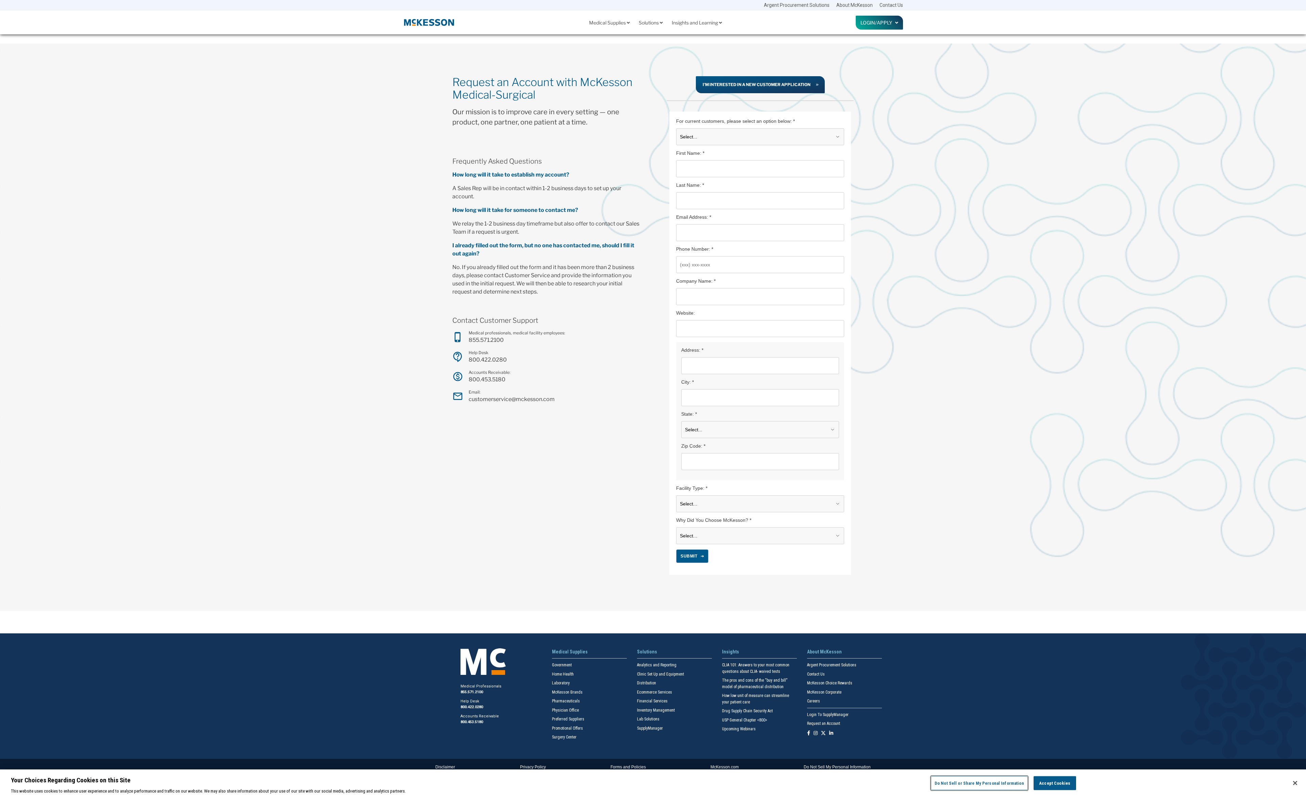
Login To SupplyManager (828, 714)
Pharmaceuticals (566, 701)
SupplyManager (650, 728)
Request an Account (823, 723)
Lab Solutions (648, 719)
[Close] (1295, 783)
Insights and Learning (695, 23)
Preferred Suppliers (568, 719)
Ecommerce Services (654, 692)
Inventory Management (656, 710)
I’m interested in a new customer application (756, 84)
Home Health (563, 674)
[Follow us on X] (823, 733)
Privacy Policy (533, 767)
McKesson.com (724, 767)
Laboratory (561, 683)
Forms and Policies (628, 767)
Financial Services (652, 701)
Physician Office (565, 710)
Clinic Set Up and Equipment (660, 674)
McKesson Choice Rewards (829, 683)
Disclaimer (445, 767)
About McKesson (854, 5)
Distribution (646, 683)
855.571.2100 (486, 340)
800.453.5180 (487, 379)
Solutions (649, 23)
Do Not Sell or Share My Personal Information (979, 782)
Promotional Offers (567, 728)
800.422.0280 (488, 359)
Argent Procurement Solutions (797, 5)
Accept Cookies (1054, 782)
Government (562, 665)
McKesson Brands (567, 692)
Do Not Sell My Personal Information (837, 767)
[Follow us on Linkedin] (831, 733)
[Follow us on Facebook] (808, 733)
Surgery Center (564, 737)
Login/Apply (877, 23)
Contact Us (891, 5)
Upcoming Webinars (739, 729)
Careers (813, 701)
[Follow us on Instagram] (816, 733)
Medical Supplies (608, 23)
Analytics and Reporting (656, 665)
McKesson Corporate (824, 692)
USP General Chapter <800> (744, 720)
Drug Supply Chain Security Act (747, 711)
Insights (730, 651)
